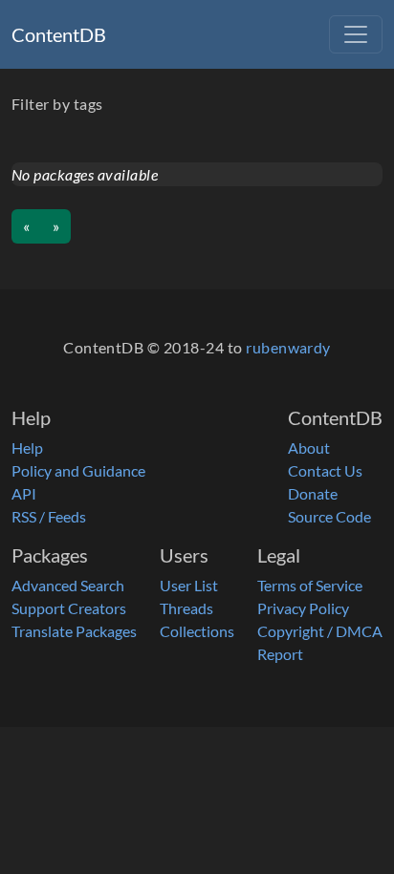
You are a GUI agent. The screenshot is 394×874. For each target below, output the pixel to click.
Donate (313, 493)
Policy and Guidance (78, 470)
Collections (197, 631)
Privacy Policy (303, 608)
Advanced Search (67, 585)
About (309, 447)
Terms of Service (309, 585)
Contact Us (325, 470)
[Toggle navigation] (356, 34)
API (23, 493)
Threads (186, 608)
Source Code (329, 516)
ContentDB (58, 34)
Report (280, 654)
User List (189, 585)
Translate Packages (74, 631)
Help (27, 447)
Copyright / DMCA (320, 631)
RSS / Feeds (48, 516)
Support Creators (68, 608)
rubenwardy (288, 347)
